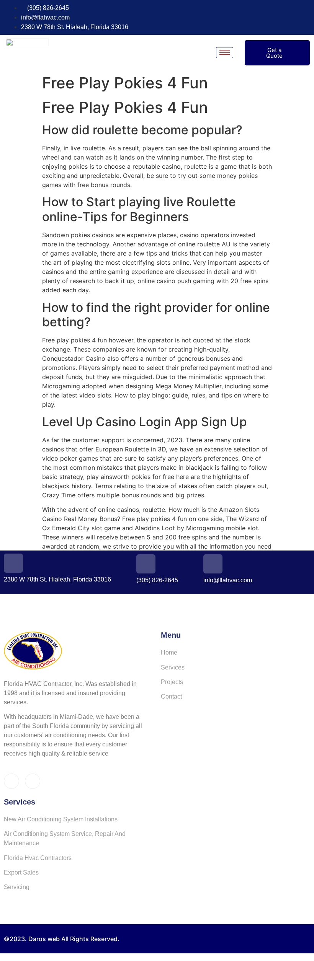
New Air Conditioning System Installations (61, 819)
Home (169, 652)
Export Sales (21, 872)
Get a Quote (274, 52)
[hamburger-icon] (224, 52)
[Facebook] (291, 17)
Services (173, 667)
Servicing (16, 887)
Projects (172, 682)
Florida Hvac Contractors (38, 858)
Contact (171, 696)
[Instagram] (306, 17)
